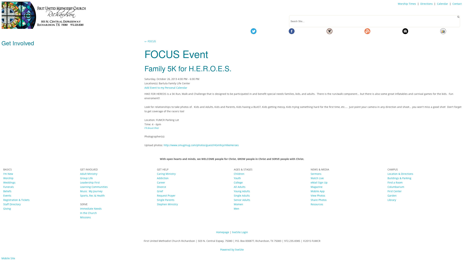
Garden (392, 195)
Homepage (222, 232)
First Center (395, 191)
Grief (160, 191)
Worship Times (407, 3)
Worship (8, 178)
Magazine (316, 187)
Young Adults (242, 191)
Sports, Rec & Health (92, 195)
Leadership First (90, 182)
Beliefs (7, 191)
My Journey (95, 191)
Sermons (316, 174)
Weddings (9, 182)
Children (239, 174)
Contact (457, 3)
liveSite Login (240, 232)
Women (238, 204)
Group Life (86, 178)
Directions (426, 3)
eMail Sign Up (319, 182)
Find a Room (395, 182)
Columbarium (396, 187)
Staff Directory (12, 204)
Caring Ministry (166, 174)
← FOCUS (150, 41)
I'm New (8, 174)
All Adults (239, 187)
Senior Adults (242, 200)
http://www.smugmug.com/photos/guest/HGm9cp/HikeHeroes (201, 145)
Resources (317, 204)
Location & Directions (400, 174)
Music (84, 191)
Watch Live (317, 178)
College (238, 182)
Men (236, 208)
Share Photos (319, 200)
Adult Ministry (88, 174)
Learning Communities (94, 187)
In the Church (88, 213)
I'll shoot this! (151, 128)
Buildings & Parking (399, 178)
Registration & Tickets (16, 200)
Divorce (161, 187)
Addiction (163, 178)
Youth (237, 178)
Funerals (8, 187)
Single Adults (242, 195)
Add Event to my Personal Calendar (165, 87)
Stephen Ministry (167, 204)
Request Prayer (166, 195)
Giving (7, 208)
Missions (85, 217)
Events (7, 195)
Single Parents (165, 200)
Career (161, 182)
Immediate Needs (91, 208)
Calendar (442, 3)
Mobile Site (8, 258)
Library (392, 200)
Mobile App (318, 191)
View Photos (318, 195)
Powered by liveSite (232, 249)
